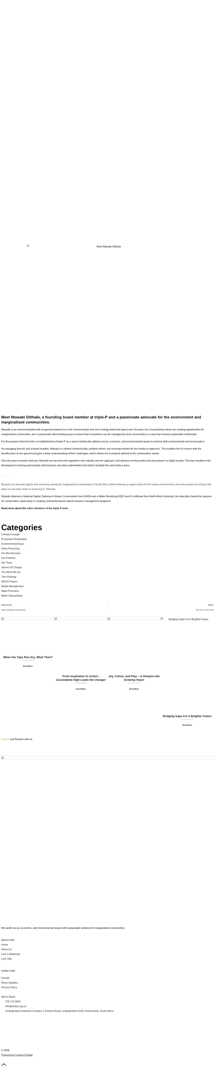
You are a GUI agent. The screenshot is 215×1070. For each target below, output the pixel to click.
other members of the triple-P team (47, 508)
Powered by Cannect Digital (17, 1055)
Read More (28, 666)
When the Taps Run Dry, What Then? (28, 657)
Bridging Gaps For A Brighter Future (187, 716)
